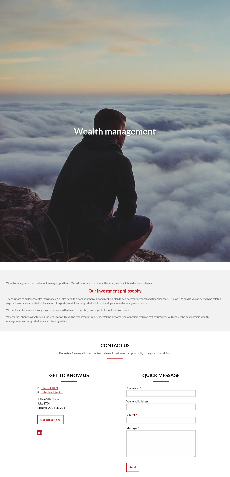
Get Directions (50, 419)
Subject (142, 415)
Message (143, 428)
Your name (144, 388)
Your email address (149, 401)
